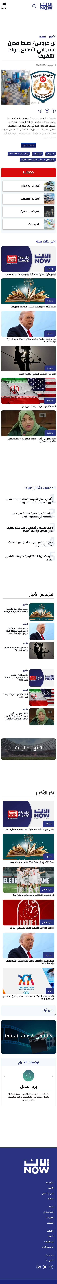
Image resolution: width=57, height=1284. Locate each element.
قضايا (42, 36)
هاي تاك (50, 1217)
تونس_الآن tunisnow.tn (19, 153)
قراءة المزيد (28, 145)
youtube (45, 1267)
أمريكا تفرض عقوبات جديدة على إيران (39, 406)
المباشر (50, 1231)
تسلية (50, 1236)
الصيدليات (34, 224)
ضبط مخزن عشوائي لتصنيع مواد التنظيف (37, 159)
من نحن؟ (50, 1255)
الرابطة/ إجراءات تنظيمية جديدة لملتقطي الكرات (29, 558)
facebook (51, 1267)
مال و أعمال (47, 1193)
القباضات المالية (30, 211)
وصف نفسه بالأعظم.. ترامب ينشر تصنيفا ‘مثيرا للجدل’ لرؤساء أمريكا (29, 529)
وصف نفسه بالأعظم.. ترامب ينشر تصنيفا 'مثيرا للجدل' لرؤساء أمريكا (31, 340)
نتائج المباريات (28, 747)
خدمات (50, 1223)
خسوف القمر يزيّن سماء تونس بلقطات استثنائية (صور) (30, 544)
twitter (38, 1267)
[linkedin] (39, 111)
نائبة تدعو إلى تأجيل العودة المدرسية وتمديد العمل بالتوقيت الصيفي (32, 440)
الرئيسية (49, 1183)
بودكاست (48, 1242)
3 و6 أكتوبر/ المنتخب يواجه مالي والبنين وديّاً (33, 895)
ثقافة (50, 1199)
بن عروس (50, 153)
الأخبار (52, 36)
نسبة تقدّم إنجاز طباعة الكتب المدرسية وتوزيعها (33, 307)
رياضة (50, 1207)
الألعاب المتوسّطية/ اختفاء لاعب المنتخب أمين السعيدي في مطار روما (29, 501)
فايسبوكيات (47, 1247)
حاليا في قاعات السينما (28, 1036)
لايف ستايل (48, 1212)
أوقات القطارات (30, 198)
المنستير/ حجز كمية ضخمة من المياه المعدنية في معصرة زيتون (32, 515)
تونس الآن (38, 153)
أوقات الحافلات (30, 185)
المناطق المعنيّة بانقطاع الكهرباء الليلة (37, 374)
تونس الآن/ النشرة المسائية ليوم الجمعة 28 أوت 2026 (30, 274)
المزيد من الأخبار (41, 595)
